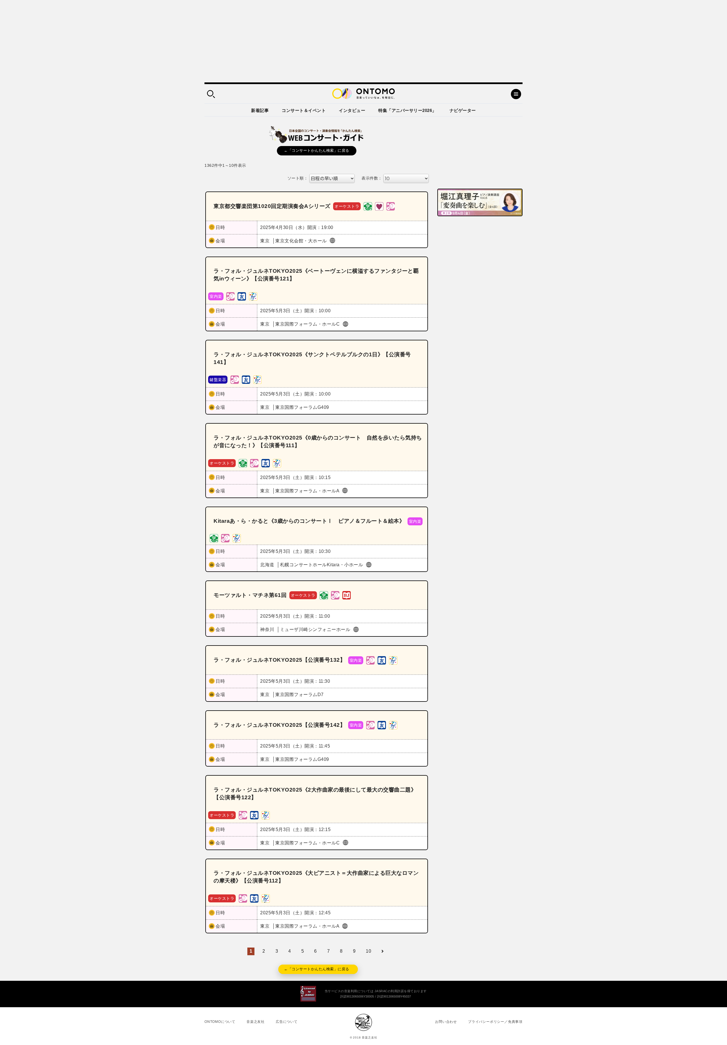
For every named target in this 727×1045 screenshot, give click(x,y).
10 (368, 951)
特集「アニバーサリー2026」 (407, 110)
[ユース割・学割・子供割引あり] (368, 206)
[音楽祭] (253, 295)
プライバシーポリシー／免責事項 (495, 1022)
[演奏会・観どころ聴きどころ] (241, 295)
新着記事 (260, 110)
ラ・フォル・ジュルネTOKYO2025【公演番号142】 (279, 725)
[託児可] (390, 206)
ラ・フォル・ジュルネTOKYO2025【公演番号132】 (279, 660)
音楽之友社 (255, 1022)
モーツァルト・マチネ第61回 (250, 595)
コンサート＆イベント (304, 110)
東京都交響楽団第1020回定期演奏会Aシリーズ (272, 206)
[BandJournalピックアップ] (346, 594)
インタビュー (352, 110)
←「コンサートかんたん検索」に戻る (316, 150)
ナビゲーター (463, 110)
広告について (287, 1022)
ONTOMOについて (219, 1022)
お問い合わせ (446, 1022)
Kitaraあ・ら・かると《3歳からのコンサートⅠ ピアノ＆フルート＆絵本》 (309, 521)
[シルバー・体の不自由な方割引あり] (379, 206)
